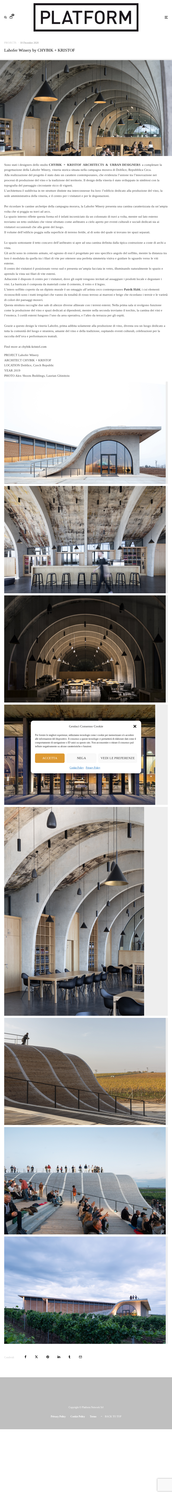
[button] (135, 726)
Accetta (49, 758)
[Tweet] (36, 1356)
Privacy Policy (93, 767)
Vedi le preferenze (118, 758)
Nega (81, 758)
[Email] (80, 1356)
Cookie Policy (77, 767)
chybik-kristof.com (34, 346)
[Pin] (47, 1356)
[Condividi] (25, 1356)
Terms (93, 1416)
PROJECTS (10, 42)
